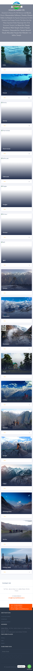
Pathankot (6, 316)
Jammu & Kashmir (5, 621)
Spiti (4, 260)
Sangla (5, 455)
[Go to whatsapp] (29, 666)
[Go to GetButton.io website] (29, 669)
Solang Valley (7, 567)
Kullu (4, 65)
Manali (5, 93)
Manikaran (6, 344)
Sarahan (5, 428)
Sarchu (5, 539)
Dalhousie (6, 176)
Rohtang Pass (7, 511)
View (4, 69)
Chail (4, 372)
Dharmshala (6, 148)
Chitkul (5, 400)
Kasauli (5, 288)
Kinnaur (5, 232)
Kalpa (4, 483)
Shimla (5, 121)
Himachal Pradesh (5, 616)
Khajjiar (5, 204)
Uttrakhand (4, 619)
